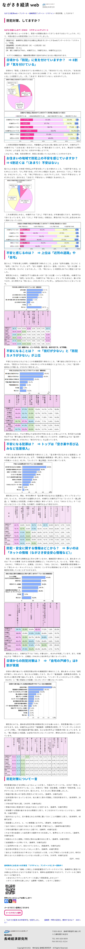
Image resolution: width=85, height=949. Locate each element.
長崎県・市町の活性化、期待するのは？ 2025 (62, 920)
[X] (10, 901)
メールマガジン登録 (13, 912)
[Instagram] (14, 901)
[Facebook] (6, 901)
